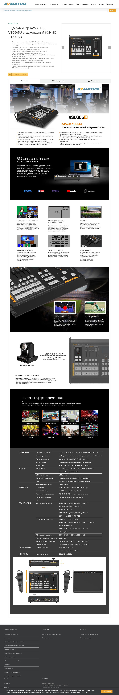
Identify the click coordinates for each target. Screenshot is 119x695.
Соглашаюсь (107, 691)
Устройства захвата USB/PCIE (13, 676)
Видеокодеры (8, 638)
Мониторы (7, 664)
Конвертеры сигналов (10, 657)
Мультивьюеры (9, 668)
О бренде (7, 683)
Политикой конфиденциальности (18, 692)
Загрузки (93, 4)
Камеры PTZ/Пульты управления (13, 653)
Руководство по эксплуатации (89, 634)
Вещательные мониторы (11, 634)
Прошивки (101, 4)
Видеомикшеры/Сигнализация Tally (14, 641)
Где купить (110, 4)
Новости (6, 687)
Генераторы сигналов (10, 649)
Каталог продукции (85, 638)
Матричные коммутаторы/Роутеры (14, 661)
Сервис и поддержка (82, 4)
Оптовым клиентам (67, 4)
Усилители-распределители (12, 672)
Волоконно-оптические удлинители (14, 645)
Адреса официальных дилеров (51, 634)
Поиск (112, 10)
